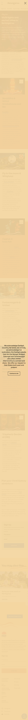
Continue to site (14, 373)
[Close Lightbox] (25, 3)
